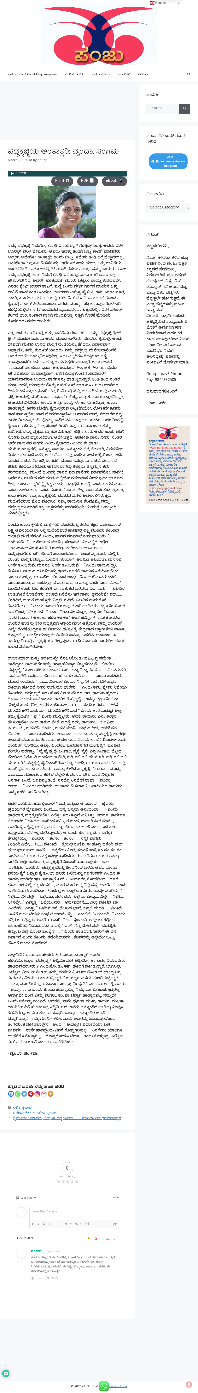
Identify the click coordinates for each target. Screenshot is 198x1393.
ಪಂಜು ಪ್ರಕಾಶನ (101, 75)
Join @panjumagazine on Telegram (170, 161)
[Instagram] (37, 1094)
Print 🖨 (62, 181)
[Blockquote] (65, 1224)
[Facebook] (11, 1094)
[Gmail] (44, 1094)
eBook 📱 (114, 181)
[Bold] (33, 1224)
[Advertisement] (67, 111)
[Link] (76, 1224)
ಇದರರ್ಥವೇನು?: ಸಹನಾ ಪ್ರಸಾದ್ (34, 1113)
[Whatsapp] (17, 1094)
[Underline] (44, 1224)
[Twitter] (24, 1094)
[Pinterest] (31, 1094)
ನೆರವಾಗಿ (143, 75)
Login (115, 1198)
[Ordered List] (55, 1224)
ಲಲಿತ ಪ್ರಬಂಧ (22, 1108)
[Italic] (38, 1224)
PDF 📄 (87, 181)
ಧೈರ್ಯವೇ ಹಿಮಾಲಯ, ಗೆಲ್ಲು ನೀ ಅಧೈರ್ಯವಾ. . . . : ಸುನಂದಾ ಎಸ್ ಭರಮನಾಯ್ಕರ (67, 1119)
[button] (188, 75)
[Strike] (49, 1224)
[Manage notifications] (189, 1384)
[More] (50, 1094)
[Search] (184, 109)
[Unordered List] (60, 1224)
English (160, 2)
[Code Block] (71, 1224)
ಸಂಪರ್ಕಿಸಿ (124, 75)
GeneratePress (116, 1387)
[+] (87, 1223)
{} (81, 1223)
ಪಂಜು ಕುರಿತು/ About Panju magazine (32, 75)
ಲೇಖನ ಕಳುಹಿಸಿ (74, 75)
